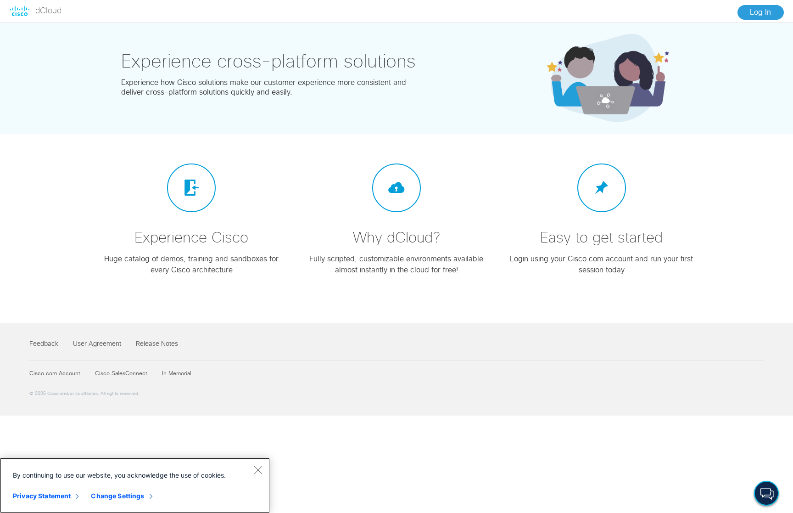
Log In (760, 12)
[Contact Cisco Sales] (766, 493)
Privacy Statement (42, 496)
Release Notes (157, 344)
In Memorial (176, 374)
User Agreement (97, 344)
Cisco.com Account (54, 374)
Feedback (43, 344)
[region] (135, 485)
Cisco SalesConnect (121, 374)
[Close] (257, 469)
